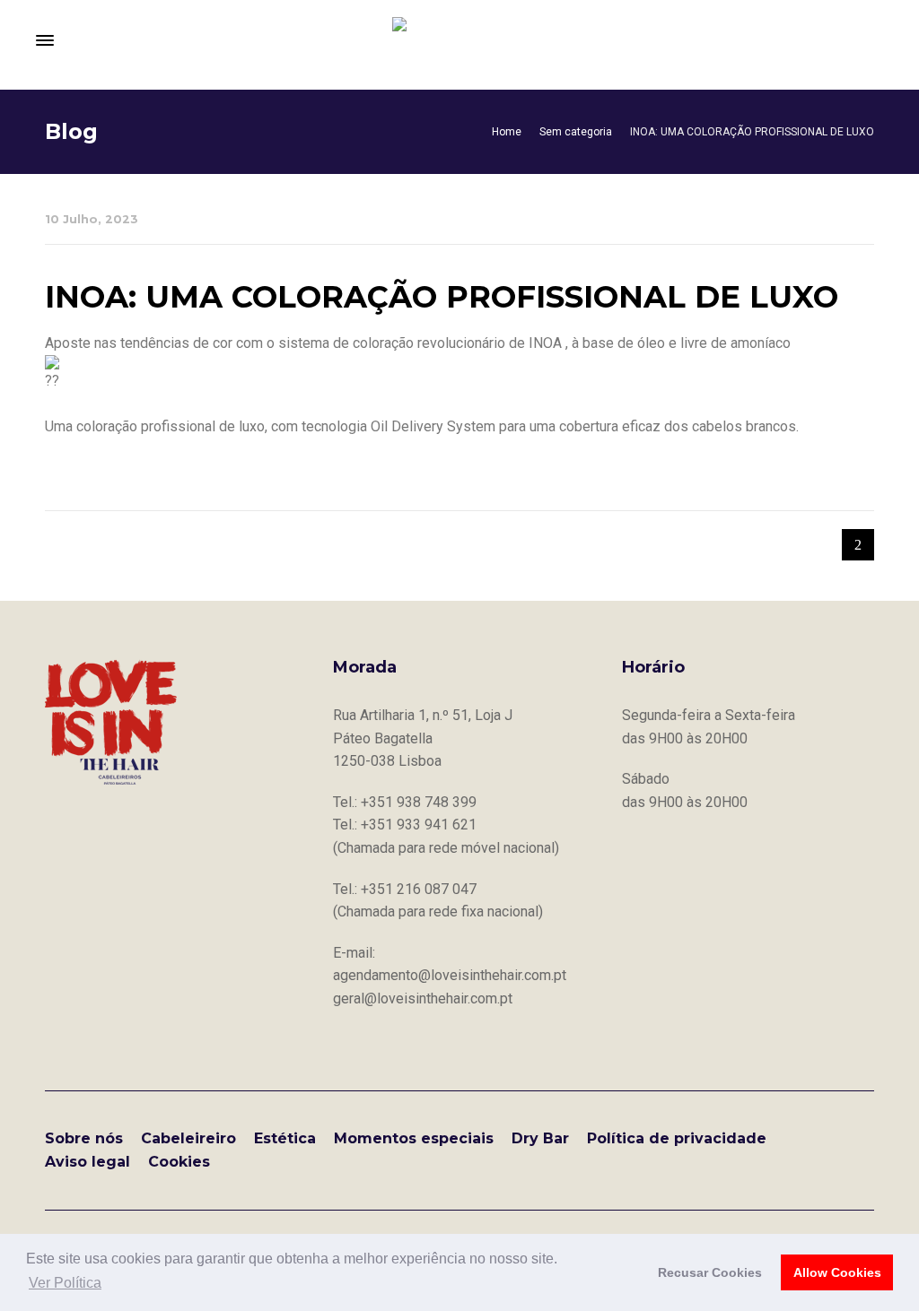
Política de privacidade (676, 1138)
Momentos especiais (414, 1138)
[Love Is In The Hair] (459, 40)
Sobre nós (84, 1138)
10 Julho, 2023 (91, 219)
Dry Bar (540, 1138)
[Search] (874, 40)
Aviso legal (87, 1161)
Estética (285, 1138)
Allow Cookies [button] (837, 1272)
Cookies (179, 1161)
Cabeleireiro (188, 1138)
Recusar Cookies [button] (710, 1272)
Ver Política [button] (65, 1282)
